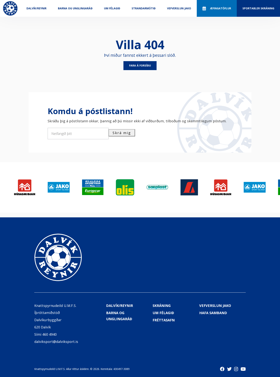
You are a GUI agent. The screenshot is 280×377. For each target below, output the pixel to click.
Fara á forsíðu (140, 65)
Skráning (162, 305)
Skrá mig (122, 132)
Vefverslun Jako (179, 8)
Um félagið (112, 8)
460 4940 (49, 334)
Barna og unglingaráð (75, 8)
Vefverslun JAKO (215, 305)
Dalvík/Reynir (36, 8)
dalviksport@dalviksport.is (56, 341)
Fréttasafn (164, 320)
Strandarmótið (144, 8)
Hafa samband (213, 313)
